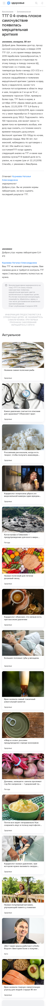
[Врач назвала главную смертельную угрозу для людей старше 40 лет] (23, 978)
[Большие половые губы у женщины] (23, 649)
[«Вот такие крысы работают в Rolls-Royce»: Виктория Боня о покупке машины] (23, 937)
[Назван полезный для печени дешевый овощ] (23, 567)
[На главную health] (17, 3)
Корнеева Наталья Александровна (19, 262)
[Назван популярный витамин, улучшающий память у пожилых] (23, 896)
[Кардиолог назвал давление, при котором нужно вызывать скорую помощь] (23, 855)
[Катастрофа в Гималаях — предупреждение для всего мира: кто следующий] (23, 526)
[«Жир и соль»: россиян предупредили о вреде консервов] (23, 731)
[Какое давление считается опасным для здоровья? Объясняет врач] (23, 402)
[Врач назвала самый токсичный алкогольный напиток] (23, 690)
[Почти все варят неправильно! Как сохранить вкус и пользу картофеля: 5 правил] (23, 814)
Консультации (7, 11)
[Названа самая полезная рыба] (23, 361)
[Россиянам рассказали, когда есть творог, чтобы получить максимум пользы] (23, 443)
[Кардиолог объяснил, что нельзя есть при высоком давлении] (23, 608)
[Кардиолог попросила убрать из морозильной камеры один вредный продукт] (23, 485)
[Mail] (8, 3)
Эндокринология (24, 11)
